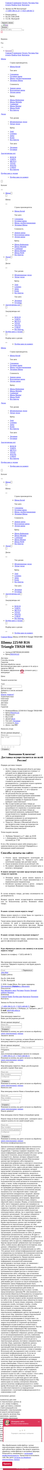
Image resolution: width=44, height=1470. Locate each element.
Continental (14, 104)
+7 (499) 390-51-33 (8, 1056)
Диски (3, 114)
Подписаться (27, 970)
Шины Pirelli (15, 108)
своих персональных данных (12, 1033)
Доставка (31, 3)
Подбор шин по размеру (19, 177)
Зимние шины (15, 88)
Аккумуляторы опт (8, 153)
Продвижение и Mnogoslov (15, 986)
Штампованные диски (18, 122)
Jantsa (12, 136)
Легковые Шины (16, 80)
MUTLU (13, 161)
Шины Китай (15, 67)
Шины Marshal (15, 106)
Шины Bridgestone (17, 100)
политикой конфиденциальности (17, 1454)
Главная (8, 3)
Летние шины (15, 92)
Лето (17, 723)
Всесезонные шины (17, 90)
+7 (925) (27, 11)
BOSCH (13, 157)
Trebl (12, 132)
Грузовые (13, 149)
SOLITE (13, 165)
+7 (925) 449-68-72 (22, 1056)
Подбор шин (17, 997)
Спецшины (14, 74)
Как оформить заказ (8, 990)
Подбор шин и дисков (9, 173)
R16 (13, 719)
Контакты (25, 5)
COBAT (13, 167)
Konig (12, 138)
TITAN (12, 163)
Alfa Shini (4, 972)
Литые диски (15, 124)
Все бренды (14, 110)
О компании (16, 3)
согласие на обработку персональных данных (16, 1458)
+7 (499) (12, 11)
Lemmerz (13, 134)
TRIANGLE (14, 654)
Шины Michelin (16, 102)
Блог (19, 5)
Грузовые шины (16, 76)
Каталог (8, 51)
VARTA (13, 159)
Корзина (11, 992)
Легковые (13, 147)
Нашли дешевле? (7, 694)
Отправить (5, 749)
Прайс (9, 997)
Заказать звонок (7, 23)
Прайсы (14, 5)
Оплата (25, 3)
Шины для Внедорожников (20, 78)
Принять (7, 1464)
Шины (3, 59)
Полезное (34, 997)
